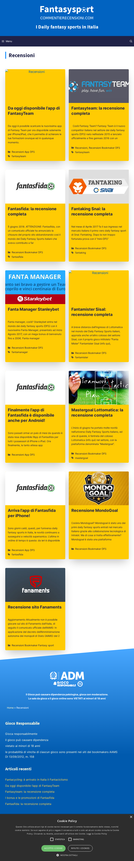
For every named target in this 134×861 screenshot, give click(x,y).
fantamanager (20, 352)
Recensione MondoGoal (94, 510)
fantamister (81, 357)
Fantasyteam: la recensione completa (29, 791)
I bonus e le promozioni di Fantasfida (29, 797)
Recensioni (81, 147)
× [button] (131, 817)
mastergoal (81, 457)
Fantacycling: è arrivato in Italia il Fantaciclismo (36, 779)
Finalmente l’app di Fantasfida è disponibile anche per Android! (31, 415)
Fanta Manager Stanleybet (33, 309)
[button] (67, 855)
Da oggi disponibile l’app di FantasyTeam (32, 785)
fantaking (80, 252)
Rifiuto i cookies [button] (80, 848)
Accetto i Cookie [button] (53, 848)
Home (10, 707)
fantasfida (17, 256)
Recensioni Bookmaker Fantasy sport (33, 645)
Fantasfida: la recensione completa (28, 804)
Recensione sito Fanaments (35, 607)
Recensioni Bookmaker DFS (104, 147)
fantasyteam (19, 156)
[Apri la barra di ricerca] (131, 41)
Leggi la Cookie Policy (96, 833)
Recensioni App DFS (23, 151)
